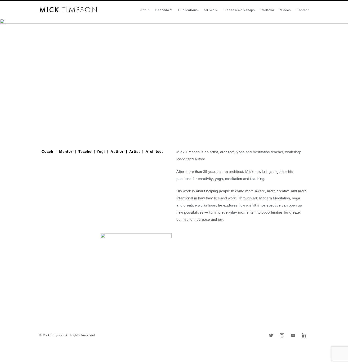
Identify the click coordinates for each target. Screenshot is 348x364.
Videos (285, 10)
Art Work (211, 10)
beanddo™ (163, 10)
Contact (303, 10)
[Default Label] (271, 335)
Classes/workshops (239, 10)
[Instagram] (282, 335)
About (145, 10)
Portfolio (267, 10)
